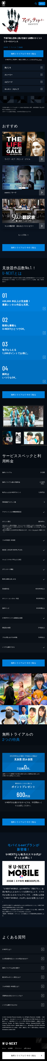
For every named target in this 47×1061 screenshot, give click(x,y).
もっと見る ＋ (23, 235)
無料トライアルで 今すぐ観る (23, 53)
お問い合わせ (27, 1048)
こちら (40, 59)
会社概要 (10, 1048)
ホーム (4, 1048)
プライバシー (18, 1048)
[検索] (36, 3)
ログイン (42, 3)
